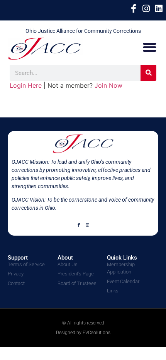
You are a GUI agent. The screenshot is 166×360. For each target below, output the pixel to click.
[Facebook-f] (79, 225)
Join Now (108, 85)
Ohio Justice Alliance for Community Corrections (83, 31)
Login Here (26, 85)
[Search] (148, 73)
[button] (150, 47)
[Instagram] (87, 225)
